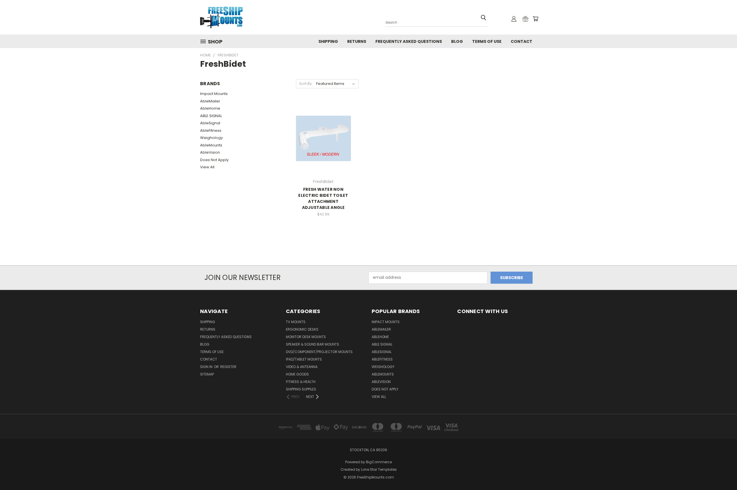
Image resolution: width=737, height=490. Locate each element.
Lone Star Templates (379, 469)
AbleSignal (210, 123)
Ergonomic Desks (302, 329)
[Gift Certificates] (525, 19)
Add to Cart (323, 142)
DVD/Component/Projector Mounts (319, 351)
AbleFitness (210, 130)
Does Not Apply (214, 160)
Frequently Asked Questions (408, 41)
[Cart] (535, 19)
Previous (722, 472)
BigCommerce (379, 462)
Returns (356, 41)
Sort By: (306, 83)
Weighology (211, 137)
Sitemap (207, 374)
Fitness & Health (301, 381)
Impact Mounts (214, 93)
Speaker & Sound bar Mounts (312, 344)
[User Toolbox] (514, 19)
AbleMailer (210, 101)
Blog (457, 41)
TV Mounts (295, 321)
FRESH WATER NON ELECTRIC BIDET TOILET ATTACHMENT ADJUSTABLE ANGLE (323, 198)
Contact (521, 41)
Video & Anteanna (302, 366)
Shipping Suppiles (301, 389)
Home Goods (297, 374)
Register (228, 366)
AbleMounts (211, 145)
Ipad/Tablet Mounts (304, 359)
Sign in (206, 366)
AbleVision (210, 152)
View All (207, 167)
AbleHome (210, 108)
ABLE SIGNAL (211, 116)
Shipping (328, 41)
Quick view (323, 132)
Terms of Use (487, 41)
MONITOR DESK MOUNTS (306, 336)
